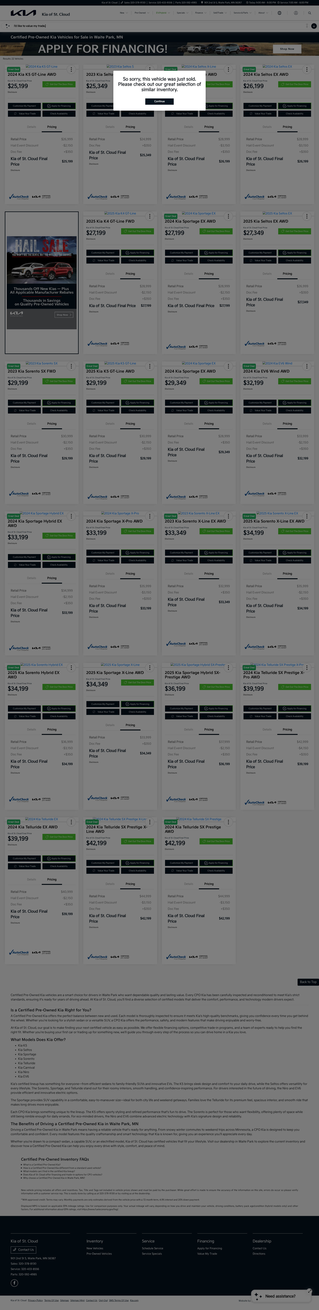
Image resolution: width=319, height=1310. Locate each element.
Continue (159, 101)
